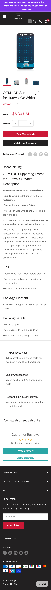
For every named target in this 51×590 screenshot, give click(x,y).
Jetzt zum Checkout (25, 143)
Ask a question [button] (25, 457)
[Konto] (40, 21)
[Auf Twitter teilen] (41, 154)
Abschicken (13, 525)
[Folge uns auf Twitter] (10, 553)
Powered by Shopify (12, 584)
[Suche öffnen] (34, 21)
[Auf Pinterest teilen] (35, 154)
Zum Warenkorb (25, 134)
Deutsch (7, 539)
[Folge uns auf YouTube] (21, 553)
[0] (46, 21)
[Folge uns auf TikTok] (26, 553)
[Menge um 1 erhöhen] (30, 123)
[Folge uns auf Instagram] (16, 553)
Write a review (25, 450)
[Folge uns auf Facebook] (5, 553)
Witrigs (7, 104)
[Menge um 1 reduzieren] (15, 123)
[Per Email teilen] (46, 154)
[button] (30, 21)
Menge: (7, 123)
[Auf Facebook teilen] (30, 154)
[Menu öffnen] (4, 16)
